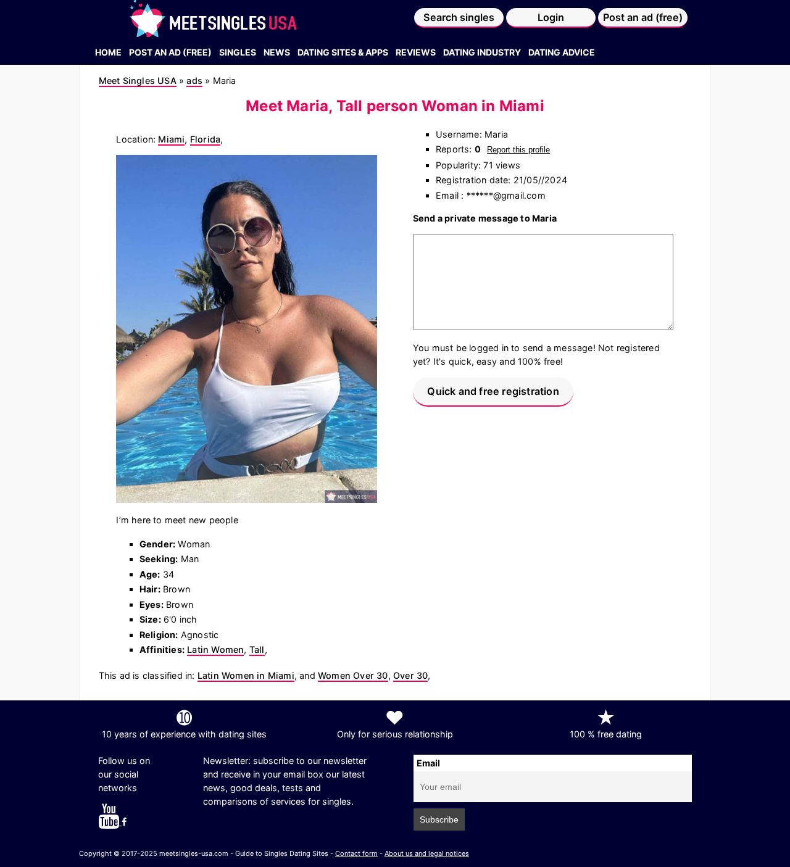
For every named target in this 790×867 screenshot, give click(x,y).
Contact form (356, 853)
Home (108, 52)
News (277, 52)
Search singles (458, 17)
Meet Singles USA (138, 80)
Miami (171, 139)
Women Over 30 (353, 675)
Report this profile (518, 149)
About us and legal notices (427, 853)
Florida (205, 139)
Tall (257, 649)
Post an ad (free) (643, 17)
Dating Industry (482, 52)
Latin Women (215, 649)
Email (428, 763)
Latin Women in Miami (246, 675)
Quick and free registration (493, 391)
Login (551, 17)
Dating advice (561, 52)
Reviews (416, 52)
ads (194, 80)
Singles (237, 52)
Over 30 (410, 675)
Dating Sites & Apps (342, 52)
